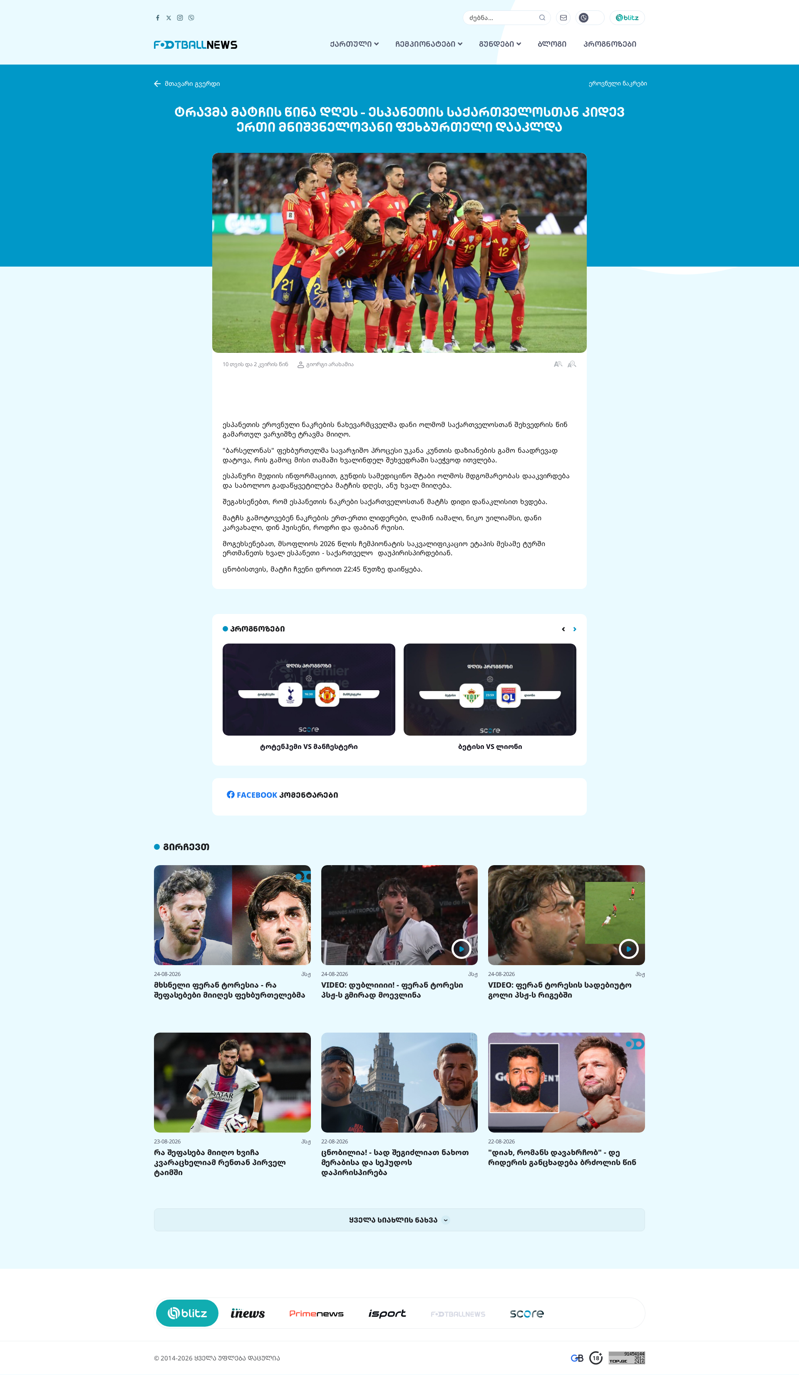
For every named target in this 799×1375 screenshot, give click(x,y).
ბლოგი (552, 148)
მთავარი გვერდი (192, 187)
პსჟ (306, 1078)
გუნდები (497, 148)
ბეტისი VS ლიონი (490, 850)
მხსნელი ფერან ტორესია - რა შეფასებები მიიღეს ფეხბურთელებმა (229, 1094)
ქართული (352, 148)
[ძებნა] (542, 121)
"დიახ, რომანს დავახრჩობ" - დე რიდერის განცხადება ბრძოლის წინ (562, 1261)
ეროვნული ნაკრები (618, 187)
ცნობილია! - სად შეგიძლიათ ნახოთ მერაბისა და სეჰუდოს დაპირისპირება (395, 1266)
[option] (309, 801)
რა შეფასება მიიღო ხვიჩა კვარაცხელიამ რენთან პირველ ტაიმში (220, 1266)
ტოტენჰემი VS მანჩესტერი (309, 850)
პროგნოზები (610, 148)
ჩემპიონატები (426, 148)
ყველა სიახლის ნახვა (394, 1324)
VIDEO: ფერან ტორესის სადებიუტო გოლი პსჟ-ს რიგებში (560, 1094)
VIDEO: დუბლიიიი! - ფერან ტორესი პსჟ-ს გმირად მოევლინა (392, 1094)
